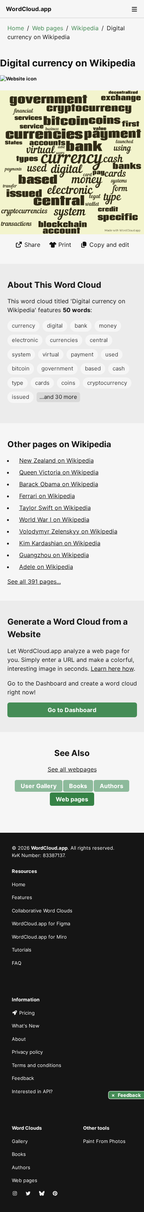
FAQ (16, 963)
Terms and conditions (36, 1065)
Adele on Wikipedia (46, 566)
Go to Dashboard (72, 710)
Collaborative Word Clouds (42, 911)
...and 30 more (58, 396)
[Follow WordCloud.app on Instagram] (15, 1194)
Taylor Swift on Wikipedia (55, 507)
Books (78, 786)
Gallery (20, 1141)
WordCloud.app (28, 9)
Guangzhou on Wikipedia (54, 555)
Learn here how (112, 668)
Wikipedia (85, 28)
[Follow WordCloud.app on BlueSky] (42, 1194)
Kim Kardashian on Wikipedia (59, 543)
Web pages (47, 28)
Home (15, 28)
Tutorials (21, 950)
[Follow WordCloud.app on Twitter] (28, 1194)
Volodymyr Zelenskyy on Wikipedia (68, 531)
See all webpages (72, 769)
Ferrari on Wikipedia (47, 496)
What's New (26, 1026)
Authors (111, 786)
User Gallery (38, 786)
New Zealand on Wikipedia (56, 460)
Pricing (27, 1013)
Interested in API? (32, 1091)
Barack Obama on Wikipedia (58, 484)
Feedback (23, 1078)
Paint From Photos (104, 1141)
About (19, 1039)
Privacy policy (27, 1052)
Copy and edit (109, 244)
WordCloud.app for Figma (41, 923)
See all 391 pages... (34, 581)
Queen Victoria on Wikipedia (59, 472)
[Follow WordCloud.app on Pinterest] (55, 1194)
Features (22, 897)
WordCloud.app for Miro (39, 937)
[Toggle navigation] (133, 9)
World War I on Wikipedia (54, 519)
